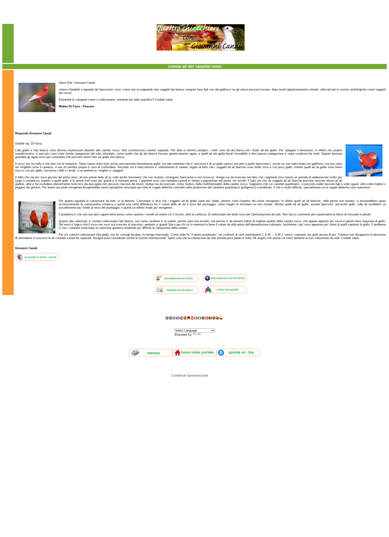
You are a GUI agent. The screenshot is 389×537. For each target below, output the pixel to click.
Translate (208, 334)
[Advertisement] (194, 446)
